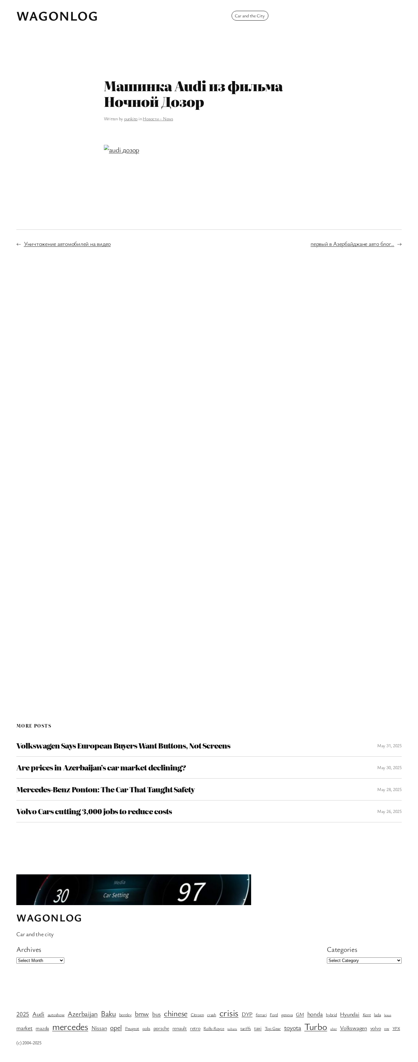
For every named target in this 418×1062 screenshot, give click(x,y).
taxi (258, 1028)
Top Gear (273, 1028)
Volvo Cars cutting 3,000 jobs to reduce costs (94, 811)
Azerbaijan (83, 1013)
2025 (22, 1014)
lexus (387, 1015)
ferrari (261, 1015)
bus (156, 1014)
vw (386, 1028)
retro (195, 1028)
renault (179, 1028)
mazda (42, 1028)
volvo (375, 1028)
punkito (130, 118)
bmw (142, 1013)
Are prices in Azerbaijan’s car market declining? (101, 767)
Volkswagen (353, 1028)
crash (211, 1015)
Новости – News (158, 118)
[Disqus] (209, 362)
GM (300, 1014)
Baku (108, 1013)
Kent (367, 1015)
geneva (287, 1015)
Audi (38, 1014)
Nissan (99, 1028)
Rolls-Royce (213, 1028)
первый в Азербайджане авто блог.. (352, 243)
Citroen (197, 1015)
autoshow (56, 1015)
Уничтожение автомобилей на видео (67, 243)
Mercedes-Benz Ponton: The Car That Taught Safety (105, 789)
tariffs (245, 1028)
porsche (161, 1028)
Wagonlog (57, 16)
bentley (125, 1015)
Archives (28, 949)
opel (116, 1027)
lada (377, 1015)
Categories (342, 949)
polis (146, 1028)
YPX (396, 1028)
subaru (232, 1028)
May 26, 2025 (389, 811)
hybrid (331, 1015)
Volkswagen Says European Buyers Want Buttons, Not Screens (123, 745)
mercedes (70, 1026)
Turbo (315, 1026)
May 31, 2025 (389, 745)
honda (315, 1014)
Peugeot (132, 1028)
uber (333, 1028)
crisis (229, 1012)
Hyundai (349, 1014)
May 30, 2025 (389, 767)
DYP (247, 1014)
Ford (274, 1015)
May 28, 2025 (389, 789)
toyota (292, 1027)
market (24, 1028)
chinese (175, 1013)
